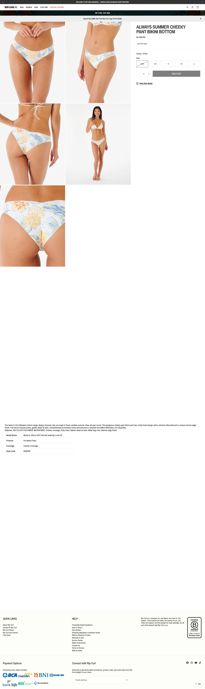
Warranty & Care (78, 637)
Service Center (77, 640)
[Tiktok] (200, 662)
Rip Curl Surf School (10, 632)
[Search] (187, 7)
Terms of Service (78, 648)
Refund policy (77, 650)
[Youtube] (195, 662)
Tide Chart (6, 635)
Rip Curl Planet (8, 630)
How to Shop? (77, 627)
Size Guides (76, 630)
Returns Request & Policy (81, 635)
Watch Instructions (79, 642)
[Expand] (202, 12)
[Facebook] (187, 662)
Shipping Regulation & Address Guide (86, 632)
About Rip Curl (8, 625)
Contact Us (76, 645)
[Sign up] (126, 680)
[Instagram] (191, 662)
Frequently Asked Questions (82, 625)
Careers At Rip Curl (10, 627)
